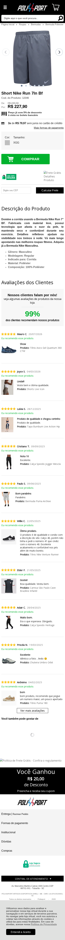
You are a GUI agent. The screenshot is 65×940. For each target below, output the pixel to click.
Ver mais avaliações (32, 710)
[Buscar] (60, 18)
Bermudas (36, 24)
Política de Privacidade (44, 924)
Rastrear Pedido (20, 814)
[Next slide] (59, 52)
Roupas (23, 24)
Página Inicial (8, 24)
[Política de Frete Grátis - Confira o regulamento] (32, 760)
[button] (21, 86)
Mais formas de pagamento (49, 127)
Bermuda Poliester (54, 24)
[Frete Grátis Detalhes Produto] (54, 176)
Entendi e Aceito (21, 932)
